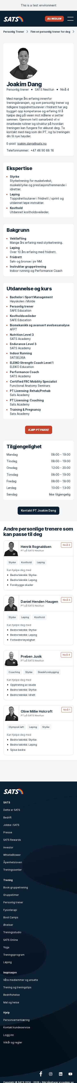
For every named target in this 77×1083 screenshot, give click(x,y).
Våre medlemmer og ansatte (20, 979)
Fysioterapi (10, 910)
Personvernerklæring (16, 1020)
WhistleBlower (12, 854)
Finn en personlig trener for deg (50, 31)
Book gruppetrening (15, 887)
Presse (7, 832)
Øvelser (8, 924)
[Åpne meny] (70, 18)
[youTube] (70, 1074)
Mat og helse (11, 1002)
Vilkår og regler (12, 1042)
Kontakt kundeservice (16, 1027)
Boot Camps (10, 917)
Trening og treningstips (17, 987)
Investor (8, 847)
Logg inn (8, 1035)
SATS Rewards (12, 839)
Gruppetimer (11, 894)
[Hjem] (13, 19)
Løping (7, 962)
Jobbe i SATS (11, 824)
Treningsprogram (13, 954)
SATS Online (10, 939)
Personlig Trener (13, 31)
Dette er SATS (11, 809)
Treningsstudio (12, 932)
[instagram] (50, 1074)
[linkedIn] (60, 1074)
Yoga (6, 947)
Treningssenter (12, 869)
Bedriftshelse (11, 994)
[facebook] (41, 1074)
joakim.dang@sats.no (32, 143)
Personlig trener (13, 902)
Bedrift (7, 817)
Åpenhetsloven (12, 862)
